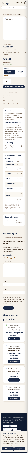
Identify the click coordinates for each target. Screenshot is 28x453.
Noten (14, 14)
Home (4, 14)
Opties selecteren (14, 338)
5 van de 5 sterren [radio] (17, 258)
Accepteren (19, 449)
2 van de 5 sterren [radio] (7, 258)
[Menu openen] (3, 3)
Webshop (9, 14)
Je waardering (8, 255)
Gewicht (6, 68)
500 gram (20, 72)
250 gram (9, 72)
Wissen (6, 75)
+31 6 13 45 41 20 (8, 422)
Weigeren (8, 449)
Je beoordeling (8, 262)
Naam (5, 281)
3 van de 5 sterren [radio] (11, 258)
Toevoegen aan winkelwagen (14, 86)
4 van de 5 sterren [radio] (14, 258)
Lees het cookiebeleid (16, 445)
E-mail (5, 289)
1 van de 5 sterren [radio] (4, 258)
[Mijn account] (21, 2)
